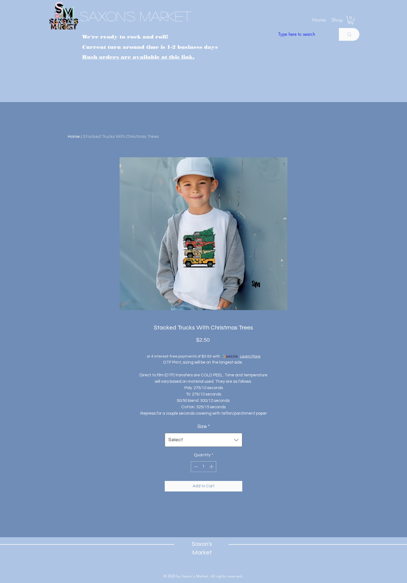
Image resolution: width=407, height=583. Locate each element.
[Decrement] (195, 467)
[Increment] (212, 467)
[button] (337, 20)
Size (203, 426)
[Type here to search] (349, 34)
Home (74, 136)
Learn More (250, 356)
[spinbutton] (203, 467)
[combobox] (203, 440)
